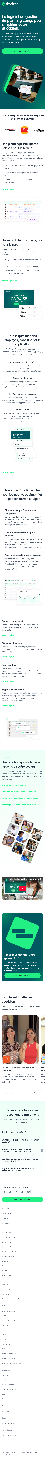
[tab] (22, 517)
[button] (41, 4)
